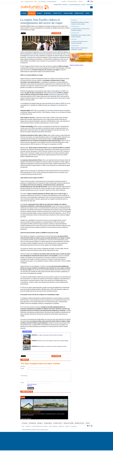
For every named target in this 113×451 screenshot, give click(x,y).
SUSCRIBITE (63, 1)
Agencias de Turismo (68, 13)
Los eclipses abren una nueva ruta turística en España (80, 29)
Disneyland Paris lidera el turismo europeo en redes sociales (80, 23)
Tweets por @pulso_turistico (76, 65)
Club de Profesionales (74, 4)
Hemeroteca (90, 4)
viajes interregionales (47, 130)
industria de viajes (31, 52)
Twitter (90, 1)
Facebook (88, 1)
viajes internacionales (50, 92)
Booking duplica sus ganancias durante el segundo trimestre (49, 346)
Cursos (83, 4)
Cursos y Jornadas (53, 426)
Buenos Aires (43, 1)
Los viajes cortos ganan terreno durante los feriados (47, 335)
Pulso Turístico (35, 7)
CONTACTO (80, 1)
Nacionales (39, 13)
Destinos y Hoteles (57, 13)
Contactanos (74, 426)
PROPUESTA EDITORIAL (72, 1)
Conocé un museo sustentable (31, 412)
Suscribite (28, 426)
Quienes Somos (57, 4)
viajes (54, 66)
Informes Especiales (79, 13)
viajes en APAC (60, 103)
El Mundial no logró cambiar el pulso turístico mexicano (80, 35)
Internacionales (47, 13)
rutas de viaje (58, 55)
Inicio (22, 1)
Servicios (65, 4)
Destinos (67, 426)
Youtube (92, 1)
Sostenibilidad (31, 13)
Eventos (87, 13)
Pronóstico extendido (51, 1)
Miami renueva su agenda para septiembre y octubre (79, 48)
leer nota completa (26, 418)
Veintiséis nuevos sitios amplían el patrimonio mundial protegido (49, 340)
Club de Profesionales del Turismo (39, 426)
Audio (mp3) (29, 385)
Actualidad (23, 13)
